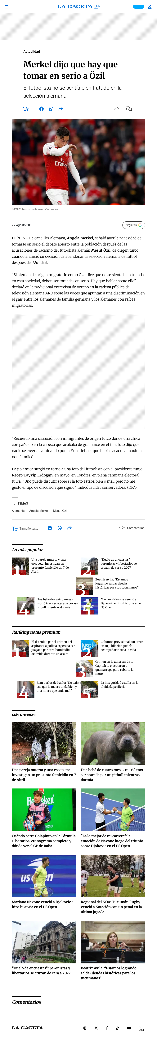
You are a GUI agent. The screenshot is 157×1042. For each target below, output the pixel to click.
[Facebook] (107, 1028)
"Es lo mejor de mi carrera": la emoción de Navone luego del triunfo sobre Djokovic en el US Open (112, 841)
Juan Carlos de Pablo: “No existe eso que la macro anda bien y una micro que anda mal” (59, 686)
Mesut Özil (60, 511)
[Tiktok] (117, 1028)
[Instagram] (84, 1028)
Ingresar (150, 7)
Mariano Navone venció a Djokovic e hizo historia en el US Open (121, 603)
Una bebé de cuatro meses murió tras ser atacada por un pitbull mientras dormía (57, 603)
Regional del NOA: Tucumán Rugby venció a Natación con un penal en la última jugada (111, 907)
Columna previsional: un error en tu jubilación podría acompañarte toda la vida (122, 646)
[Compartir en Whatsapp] (51, 109)
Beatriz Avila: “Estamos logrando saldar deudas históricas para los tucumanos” (116, 583)
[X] (96, 1028)
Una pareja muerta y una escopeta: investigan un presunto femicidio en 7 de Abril (44, 775)
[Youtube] (129, 1028)
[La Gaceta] (78, 6)
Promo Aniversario (138, 7)
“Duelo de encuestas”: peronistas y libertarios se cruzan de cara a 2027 (119, 563)
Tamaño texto (29, 528)
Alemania (18, 511)
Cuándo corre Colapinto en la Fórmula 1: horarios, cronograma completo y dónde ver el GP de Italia (44, 841)
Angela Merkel (38, 511)
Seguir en (131, 225)
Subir (142, 1030)
